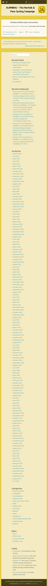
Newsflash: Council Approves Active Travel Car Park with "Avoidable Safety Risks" (22, 72)
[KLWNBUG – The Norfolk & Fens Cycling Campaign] (42, 12)
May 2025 (16, 191)
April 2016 (16, 428)
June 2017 (16, 400)
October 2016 (17, 418)
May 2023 (16, 242)
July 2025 (16, 186)
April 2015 (16, 458)
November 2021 (18, 284)
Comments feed (18, 539)
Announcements (18, 491)
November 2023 (18, 232)
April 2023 (16, 244)
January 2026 (17, 171)
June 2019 (16, 347)
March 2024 (17, 222)
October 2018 (17, 360)
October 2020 (17, 312)
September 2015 (18, 446)
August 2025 (17, 184)
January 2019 (17, 355)
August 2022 (17, 264)
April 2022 (16, 272)
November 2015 (18, 441)
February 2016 (18, 433)
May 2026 (16, 161)
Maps (14, 503)
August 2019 (17, 342)
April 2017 (16, 405)
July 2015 (16, 451)
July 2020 (16, 320)
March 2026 (17, 166)
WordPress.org (18, 541)
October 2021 (17, 287)
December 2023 (18, 229)
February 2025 (18, 196)
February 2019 (18, 353)
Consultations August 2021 (22, 121)
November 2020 (18, 310)
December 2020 (18, 307)
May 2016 (16, 426)
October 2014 (17, 473)
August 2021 (17, 292)
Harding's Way (17, 498)
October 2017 (17, 390)
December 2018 (18, 358)
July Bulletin (17, 82)
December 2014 (18, 468)
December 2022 (18, 254)
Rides (18, 26)
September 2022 (18, 262)
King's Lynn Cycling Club (21, 556)
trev (22, 32)
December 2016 (18, 413)
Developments (18, 496)
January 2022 (17, 280)
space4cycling (18, 521)
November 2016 (18, 416)
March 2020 (17, 327)
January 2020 (17, 332)
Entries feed (17, 536)
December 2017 (18, 385)
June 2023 (16, 239)
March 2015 (17, 461)
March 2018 (17, 378)
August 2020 (17, 317)
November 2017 (18, 388)
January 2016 (17, 436)
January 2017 (17, 410)
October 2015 (17, 443)
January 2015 (17, 466)
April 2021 (16, 302)
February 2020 (18, 330)
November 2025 (18, 176)
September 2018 (18, 363)
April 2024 (16, 219)
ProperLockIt (17, 506)
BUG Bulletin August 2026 (21, 62)
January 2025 (17, 199)
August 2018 (17, 365)
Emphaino (34, 584)
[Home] (3, 2)
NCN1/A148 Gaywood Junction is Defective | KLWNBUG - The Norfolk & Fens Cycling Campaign (24, 105)
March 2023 (17, 247)
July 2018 (16, 368)
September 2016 (18, 421)
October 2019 (17, 337)
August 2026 (17, 154)
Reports (15, 511)
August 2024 (17, 209)
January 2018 (17, 383)
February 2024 (18, 224)
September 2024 (18, 206)
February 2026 (18, 169)
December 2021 (18, 282)
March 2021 (17, 305)
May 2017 (16, 403)
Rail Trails (16, 509)
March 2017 (17, 408)
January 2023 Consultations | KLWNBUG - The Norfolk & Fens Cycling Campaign (23, 116)
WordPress (21, 584)
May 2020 (16, 325)
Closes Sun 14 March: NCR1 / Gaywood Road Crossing (24, 98)
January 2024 (17, 227)
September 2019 (18, 340)
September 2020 (18, 315)
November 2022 (18, 257)
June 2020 (16, 322)
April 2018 (16, 375)
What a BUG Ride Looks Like (35, 46)
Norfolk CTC (17, 560)
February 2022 (18, 277)
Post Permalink (10, 34)
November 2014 (18, 471)
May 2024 (16, 217)
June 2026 (16, 159)
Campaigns (17, 493)
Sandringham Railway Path (22, 519)
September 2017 (18, 393)
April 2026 (16, 164)
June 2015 (16, 453)
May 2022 (16, 269)
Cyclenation (17, 551)
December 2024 (18, 201)
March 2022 (17, 274)
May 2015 (16, 456)
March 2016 (17, 431)
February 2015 (18, 463)
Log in (15, 533)
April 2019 (16, 350)
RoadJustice (17, 516)
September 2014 (18, 476)
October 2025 (17, 179)
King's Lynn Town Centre (21, 501)
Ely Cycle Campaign (19, 572)
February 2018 (18, 380)
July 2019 (16, 345)
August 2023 (17, 237)
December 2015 (18, 438)
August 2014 (17, 479)
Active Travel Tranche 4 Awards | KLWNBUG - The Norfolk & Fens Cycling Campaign (24, 94)
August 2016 (17, 423)
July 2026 (16, 156)
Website (37, 32)
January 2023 (17, 252)
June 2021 (16, 297)
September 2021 (18, 290)
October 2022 (17, 259)
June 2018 (16, 370)
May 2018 (16, 373)
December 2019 (18, 335)
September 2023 (18, 234)
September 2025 (18, 181)
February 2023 (18, 249)
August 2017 (17, 395)
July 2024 (16, 211)
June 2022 (16, 267)
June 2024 (16, 214)
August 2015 (17, 448)
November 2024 (18, 204)
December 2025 (18, 174)
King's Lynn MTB (18, 565)
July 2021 (16, 295)
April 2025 (16, 194)
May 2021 (16, 300)
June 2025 (16, 189)
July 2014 (16, 481)
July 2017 (16, 398)
